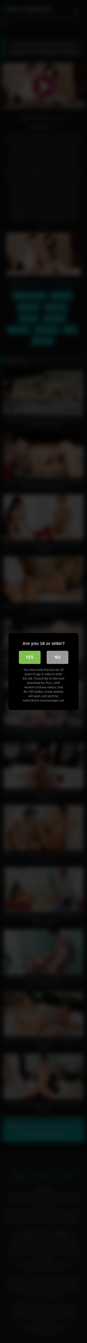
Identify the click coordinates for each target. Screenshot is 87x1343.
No (57, 657)
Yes (30, 657)
